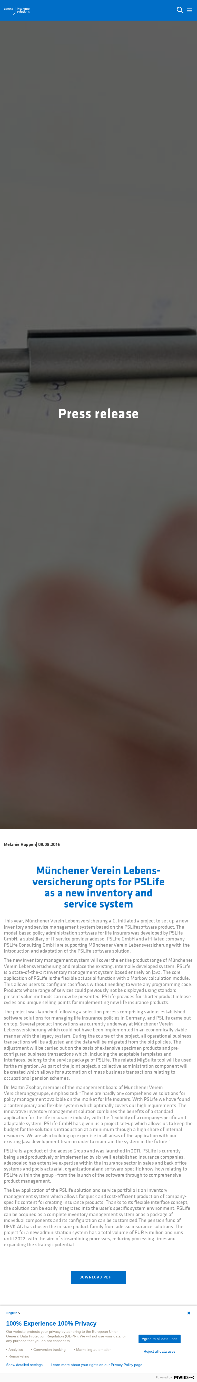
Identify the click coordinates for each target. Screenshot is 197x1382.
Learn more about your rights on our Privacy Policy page (96, 1365)
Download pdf (96, 1277)
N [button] (180, 10)
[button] (189, 10)
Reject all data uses (159, 1351)
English (11, 1313)
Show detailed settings (24, 1365)
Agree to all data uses (159, 1339)
